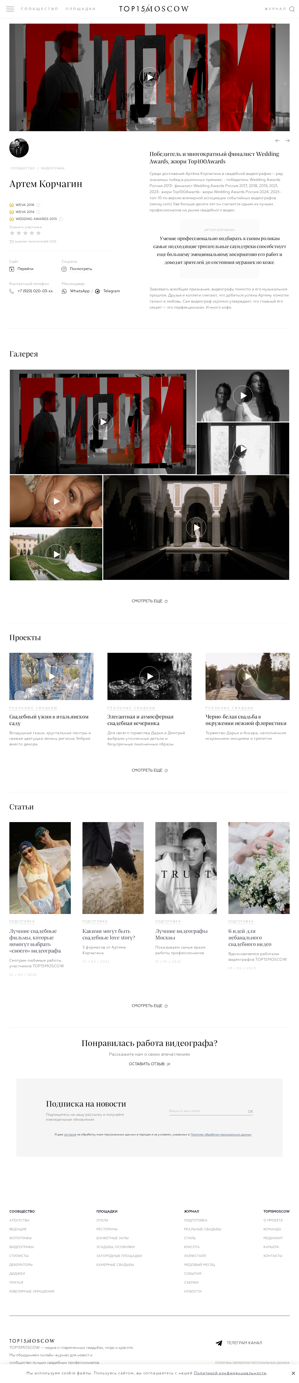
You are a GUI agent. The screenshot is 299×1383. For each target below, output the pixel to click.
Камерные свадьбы (115, 1265)
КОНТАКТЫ (272, 1256)
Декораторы (20, 1265)
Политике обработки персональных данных (221, 1134)
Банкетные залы (112, 1238)
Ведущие (18, 1229)
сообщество (22, 1211)
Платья (16, 1282)
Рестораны (106, 1229)
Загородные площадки (119, 1256)
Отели (102, 1220)
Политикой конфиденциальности (230, 1373)
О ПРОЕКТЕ (273, 1220)
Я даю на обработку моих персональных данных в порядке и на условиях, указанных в (153, 1134)
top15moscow (276, 1211)
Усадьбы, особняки (115, 1247)
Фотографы (20, 1238)
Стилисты (18, 1256)
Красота (192, 1247)
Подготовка (22, 921)
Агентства (19, 1220)
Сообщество (40, 9)
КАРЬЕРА (271, 1247)
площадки (106, 1211)
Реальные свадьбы (33, 708)
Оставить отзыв (147, 1064)
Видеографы (21, 1247)
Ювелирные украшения (31, 1291)
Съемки (191, 1282)
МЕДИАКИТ (273, 1238)
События (192, 1273)
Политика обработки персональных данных (252, 1363)
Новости (193, 1291)
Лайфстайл (195, 1256)
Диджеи (17, 1273)
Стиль (190, 1238)
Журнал (276, 9)
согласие (70, 1134)
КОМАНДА (272, 1229)
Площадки (81, 9)
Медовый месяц (199, 1265)
